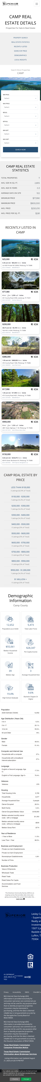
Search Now (20, 150)
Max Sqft (6, 139)
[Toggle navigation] (37, 4)
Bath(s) (5, 121)
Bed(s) (5, 112)
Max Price (6, 103)
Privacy (6, 992)
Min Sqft (6, 130)
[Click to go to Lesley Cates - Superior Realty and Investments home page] (10, 4)
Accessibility (17, 992)
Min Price (6, 94)
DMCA (27, 992)
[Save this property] (37, 242)
